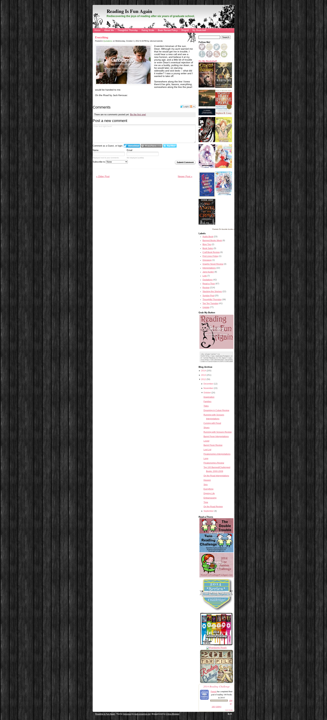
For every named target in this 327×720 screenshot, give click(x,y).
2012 (203, 379)
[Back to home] (229, 714)
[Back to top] (231, 714)
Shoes (206, 428)
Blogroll (185, 30)
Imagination (209, 397)
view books (229, 710)
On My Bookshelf (208, 61)
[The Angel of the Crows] (207, 224)
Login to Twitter (170, 146)
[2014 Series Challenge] (216, 611)
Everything (101, 37)
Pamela (213, 691)
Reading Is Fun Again (129, 11)
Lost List (207, 450)
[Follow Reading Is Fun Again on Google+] (209, 50)
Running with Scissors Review (218, 432)
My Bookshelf (199, 30)
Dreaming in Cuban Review (216, 410)
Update (206, 307)
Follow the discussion (193, 106)
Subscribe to (99, 162)
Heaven (207, 480)
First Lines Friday (210, 256)
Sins (206, 485)
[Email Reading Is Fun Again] (224, 57)
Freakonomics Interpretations (217, 454)
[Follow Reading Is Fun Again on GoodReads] (224, 50)
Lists (205, 276)
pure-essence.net (142, 714)
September (209, 511)
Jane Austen (208, 272)
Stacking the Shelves (212, 291)
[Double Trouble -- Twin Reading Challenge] (216, 552)
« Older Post (103, 176)
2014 (203, 371)
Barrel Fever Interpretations (216, 436)
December (208, 384)
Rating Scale (148, 30)
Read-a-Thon (209, 284)
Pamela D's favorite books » (223, 229)
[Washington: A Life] (223, 87)
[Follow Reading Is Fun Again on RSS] (217, 57)
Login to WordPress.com (151, 146)
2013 (203, 375)
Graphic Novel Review (213, 264)
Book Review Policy (168, 30)
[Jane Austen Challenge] (216, 577)
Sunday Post (208, 296)
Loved (206, 441)
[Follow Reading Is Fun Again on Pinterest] (209, 57)
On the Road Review (213, 507)
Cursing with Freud (212, 423)
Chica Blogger (172, 714)
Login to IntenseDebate (132, 146)
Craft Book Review (211, 252)
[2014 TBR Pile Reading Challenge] (216, 683)
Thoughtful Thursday (128, 30)
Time (206, 502)
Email (129, 150)
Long (206, 458)
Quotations (107, 41)
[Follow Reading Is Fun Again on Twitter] (217, 50)
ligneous (127, 714)
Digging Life (209, 493)
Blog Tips (207, 244)
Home (97, 30)
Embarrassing (210, 498)
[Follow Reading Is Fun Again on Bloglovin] (202, 50)
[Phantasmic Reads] (216, 648)
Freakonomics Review (214, 463)
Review (206, 288)
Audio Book (208, 237)
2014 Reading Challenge (216, 686)
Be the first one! (138, 114)
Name (95, 150)
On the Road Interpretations (216, 476)
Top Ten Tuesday (210, 303)
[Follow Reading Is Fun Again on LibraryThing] (202, 57)
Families (207, 402)
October (207, 393)
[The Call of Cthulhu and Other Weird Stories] (207, 115)
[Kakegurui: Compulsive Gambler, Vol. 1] (207, 141)
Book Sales (208, 248)
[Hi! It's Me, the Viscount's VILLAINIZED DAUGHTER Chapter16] (223, 167)
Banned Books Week (212, 240)
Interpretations (209, 268)
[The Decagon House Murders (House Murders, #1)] (207, 197)
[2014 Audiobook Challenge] (216, 646)
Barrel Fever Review (213, 445)
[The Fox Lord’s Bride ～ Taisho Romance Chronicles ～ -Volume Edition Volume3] (207, 167)
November (208, 388)
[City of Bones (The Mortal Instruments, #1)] (207, 87)
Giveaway (207, 260)
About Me (109, 30)
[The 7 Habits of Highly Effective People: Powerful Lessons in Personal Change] (223, 114)
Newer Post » (185, 176)
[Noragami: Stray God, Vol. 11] (223, 141)
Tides (206, 406)
